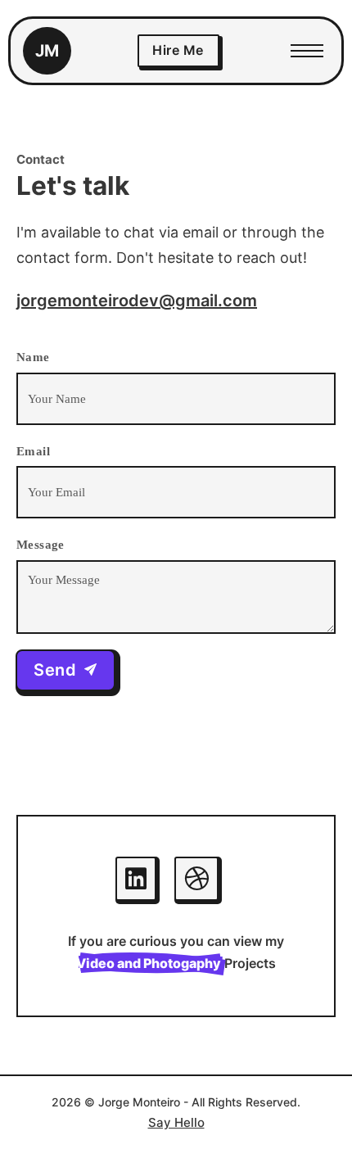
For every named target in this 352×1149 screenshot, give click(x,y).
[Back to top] (307, 1103)
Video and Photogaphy (148, 963)
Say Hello (176, 1122)
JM (47, 51)
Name (33, 357)
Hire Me (178, 50)
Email (33, 451)
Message (40, 544)
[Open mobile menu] (307, 50)
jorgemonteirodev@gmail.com (136, 300)
